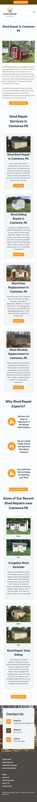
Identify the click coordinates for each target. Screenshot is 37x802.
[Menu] (34, 12)
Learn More (18, 185)
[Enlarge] (32, 43)
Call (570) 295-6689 (21, 2)
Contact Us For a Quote (18, 489)
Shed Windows (7, 762)
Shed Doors (6, 759)
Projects (6, 777)
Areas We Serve (8, 780)
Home (4, 774)
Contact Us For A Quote (18, 103)
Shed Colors (7, 786)
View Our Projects (18, 696)
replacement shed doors (16, 311)
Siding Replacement (9, 765)
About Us (5, 783)
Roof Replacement (9, 768)
